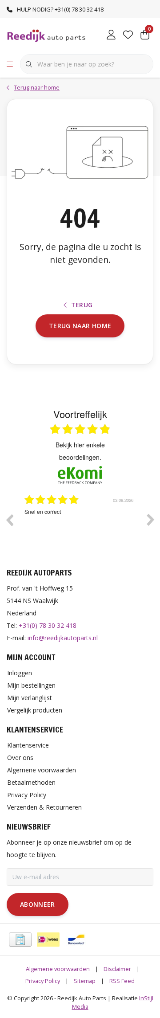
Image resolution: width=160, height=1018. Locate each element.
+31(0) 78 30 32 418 (47, 625)
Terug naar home (80, 325)
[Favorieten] (128, 35)
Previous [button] (9, 519)
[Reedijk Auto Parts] (47, 35)
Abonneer (37, 904)
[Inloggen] (111, 35)
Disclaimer (117, 969)
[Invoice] (20, 939)
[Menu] (10, 64)
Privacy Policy (42, 981)
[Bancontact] (76, 939)
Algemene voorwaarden (58, 969)
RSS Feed (122, 981)
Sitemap (85, 981)
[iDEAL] (48, 939)
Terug (82, 305)
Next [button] (151, 519)
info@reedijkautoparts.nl (63, 638)
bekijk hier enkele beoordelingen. (80, 451)
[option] (93, 526)
